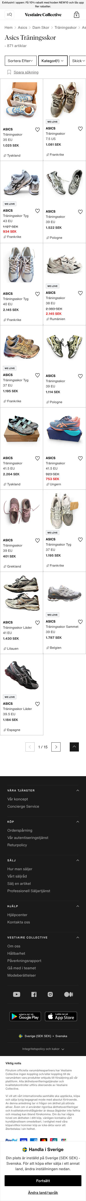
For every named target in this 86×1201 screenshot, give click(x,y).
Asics (22, 27)
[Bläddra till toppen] (74, 747)
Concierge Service (23, 806)
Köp (10, 822)
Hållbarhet (16, 953)
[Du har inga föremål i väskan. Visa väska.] (76, 14)
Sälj (11, 860)
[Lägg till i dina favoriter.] (37, 129)
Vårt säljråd (17, 876)
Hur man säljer (19, 869)
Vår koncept (17, 799)
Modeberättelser (21, 975)
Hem (9, 27)
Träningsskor (66, 27)
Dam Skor (40, 27)
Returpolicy (17, 845)
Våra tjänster (21, 791)
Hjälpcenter (17, 914)
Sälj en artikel (19, 883)
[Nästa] (56, 747)
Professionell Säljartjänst (28, 891)
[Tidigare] (30, 747)
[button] (76, 14)
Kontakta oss (18, 922)
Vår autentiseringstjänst (27, 837)
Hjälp (12, 906)
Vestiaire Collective (27, 938)
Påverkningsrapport (24, 960)
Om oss (13, 946)
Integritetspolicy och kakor (40, 1049)
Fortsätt (43, 1180)
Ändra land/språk (43, 1192)
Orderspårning (19, 830)
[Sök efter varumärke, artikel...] (9, 14)
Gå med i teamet (21, 968)
